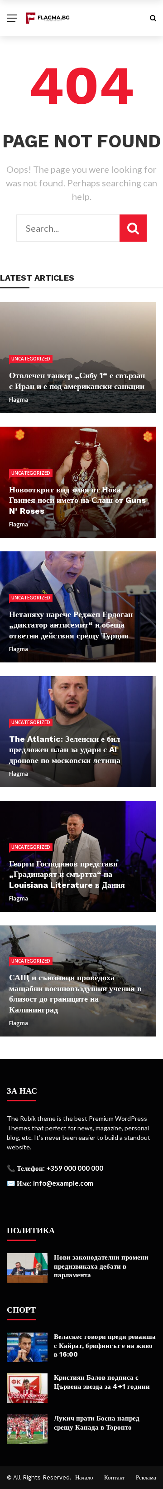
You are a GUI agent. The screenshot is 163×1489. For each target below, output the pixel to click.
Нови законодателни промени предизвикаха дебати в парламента (101, 1266)
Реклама (146, 1477)
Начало (84, 1477)
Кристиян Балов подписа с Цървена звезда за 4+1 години (102, 1382)
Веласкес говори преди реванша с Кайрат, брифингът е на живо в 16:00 (105, 1345)
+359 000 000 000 (74, 1168)
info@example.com (63, 1183)
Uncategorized (30, 358)
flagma (18, 400)
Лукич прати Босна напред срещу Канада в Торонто (96, 1422)
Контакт (114, 1477)
